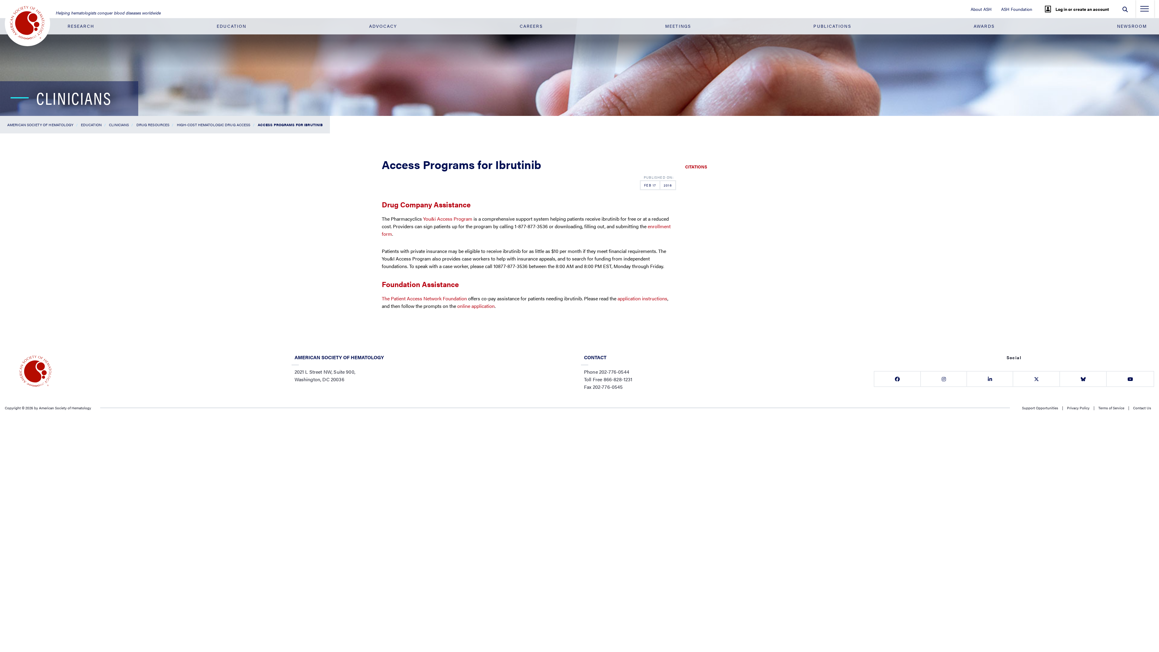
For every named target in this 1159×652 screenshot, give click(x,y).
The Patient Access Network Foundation (424, 298)
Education (231, 26)
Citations (696, 167)
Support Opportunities (1040, 408)
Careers (531, 26)
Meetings (678, 26)
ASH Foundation (1016, 9)
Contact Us (1142, 408)
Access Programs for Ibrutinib (290, 124)
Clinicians (119, 124)
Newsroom (1132, 26)
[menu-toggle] (1144, 10)
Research (81, 26)
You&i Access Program (447, 218)
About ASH (981, 9)
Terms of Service (1111, 408)
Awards (984, 26)
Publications (832, 26)
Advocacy (383, 26)
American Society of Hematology (40, 124)
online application (476, 305)
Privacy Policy (1078, 408)
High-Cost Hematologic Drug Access (214, 124)
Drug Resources (153, 124)
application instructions (642, 298)
